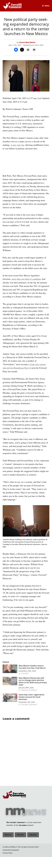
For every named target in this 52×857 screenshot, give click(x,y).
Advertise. (20, 835)
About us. (8, 835)
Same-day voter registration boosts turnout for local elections (31, 696)
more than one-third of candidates (26, 278)
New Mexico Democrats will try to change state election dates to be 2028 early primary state (33, 681)
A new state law (17, 144)
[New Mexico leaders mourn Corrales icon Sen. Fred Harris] (10, 669)
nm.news (22, 825)
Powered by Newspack (11, 850)
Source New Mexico (27, 42)
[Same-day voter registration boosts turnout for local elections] (10, 698)
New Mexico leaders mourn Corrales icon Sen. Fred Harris (32, 666)
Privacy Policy (7, 853)
